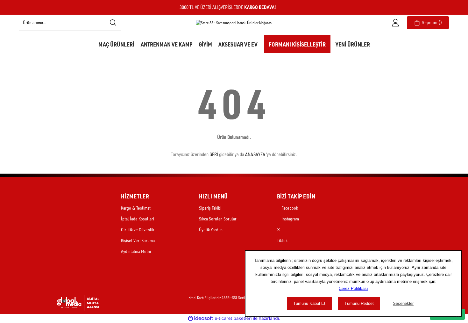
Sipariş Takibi (210, 208)
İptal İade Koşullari (137, 218)
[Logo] (234, 23)
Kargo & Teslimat (136, 208)
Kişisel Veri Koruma (138, 240)
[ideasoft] (200, 318)
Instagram (289, 218)
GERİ (213, 154)
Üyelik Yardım (211, 229)
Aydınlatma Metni (136, 251)
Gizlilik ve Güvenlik (137, 229)
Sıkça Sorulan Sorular (218, 218)
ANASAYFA (255, 154)
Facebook (289, 208)
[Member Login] (395, 22)
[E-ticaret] (233, 318)
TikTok (282, 240)
